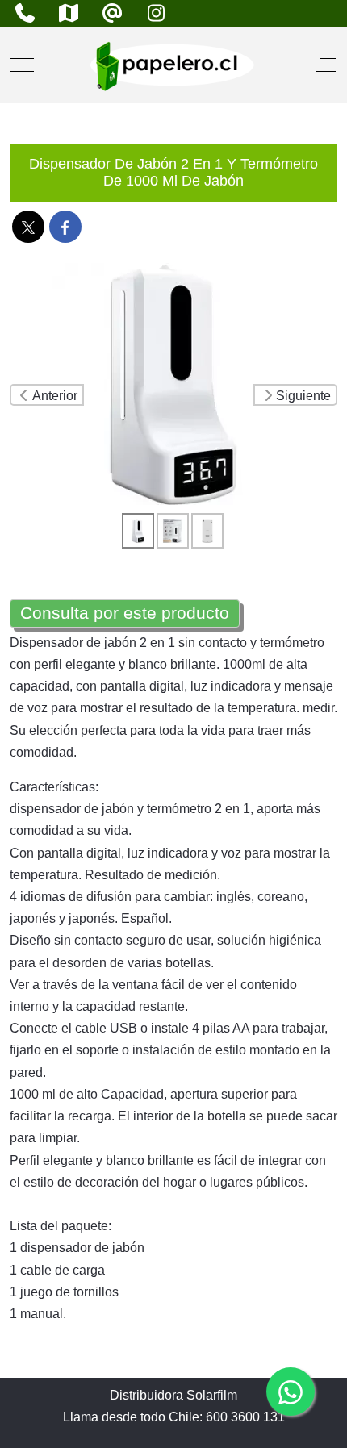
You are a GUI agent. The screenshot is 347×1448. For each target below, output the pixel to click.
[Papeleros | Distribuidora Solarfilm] (172, 65)
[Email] (112, 13)
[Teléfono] (25, 13)
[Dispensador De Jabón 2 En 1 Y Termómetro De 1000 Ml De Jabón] (173, 383)
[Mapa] (68, 13)
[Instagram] (156, 13)
